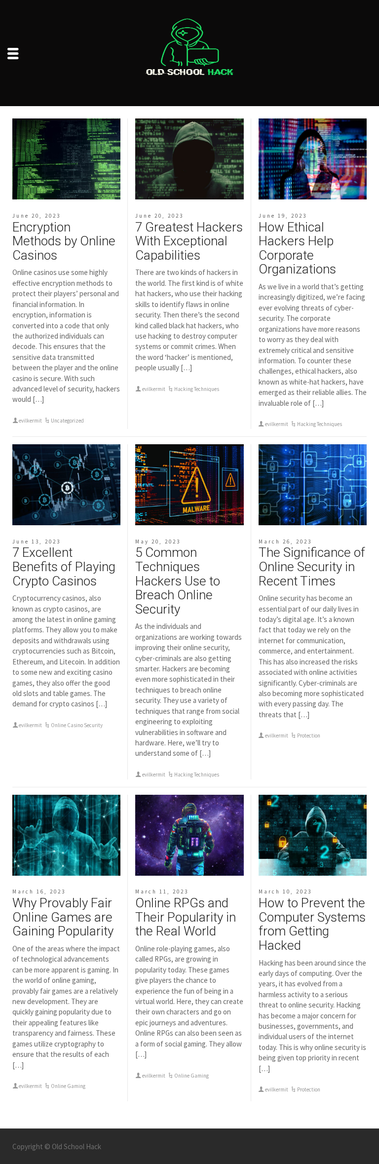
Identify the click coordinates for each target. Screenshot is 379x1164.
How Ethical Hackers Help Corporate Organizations (297, 248)
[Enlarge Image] (66, 158)
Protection (308, 735)
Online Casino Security (77, 725)
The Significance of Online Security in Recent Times (312, 566)
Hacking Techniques (196, 389)
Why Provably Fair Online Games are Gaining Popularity (63, 916)
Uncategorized (67, 420)
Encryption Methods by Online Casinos (63, 241)
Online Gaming (68, 1086)
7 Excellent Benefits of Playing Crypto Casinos (63, 566)
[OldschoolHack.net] (189, 52)
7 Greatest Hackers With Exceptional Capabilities (189, 241)
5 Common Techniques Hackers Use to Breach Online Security (177, 580)
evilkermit (30, 420)
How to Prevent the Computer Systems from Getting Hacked (312, 924)
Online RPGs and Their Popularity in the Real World (185, 916)
